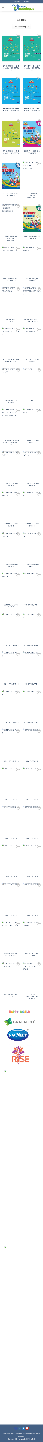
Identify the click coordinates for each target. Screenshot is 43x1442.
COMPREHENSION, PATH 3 (32, 484)
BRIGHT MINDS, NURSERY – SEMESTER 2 (11, 238)
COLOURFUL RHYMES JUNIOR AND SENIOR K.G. (11, 443)
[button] (3, 7)
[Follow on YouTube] (27, 1428)
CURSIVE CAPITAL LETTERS (32, 955)
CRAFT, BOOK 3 (32, 800)
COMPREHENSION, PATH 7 (32, 565)
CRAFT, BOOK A (11, 877)
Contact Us (25, 2)
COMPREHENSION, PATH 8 (11, 606)
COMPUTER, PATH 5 (31, 684)
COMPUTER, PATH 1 (31, 605)
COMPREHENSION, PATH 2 (11, 484)
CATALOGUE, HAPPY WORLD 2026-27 (11, 361)
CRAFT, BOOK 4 (11, 838)
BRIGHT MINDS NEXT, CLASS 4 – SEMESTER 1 (11, 153)
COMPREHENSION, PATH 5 (32, 525)
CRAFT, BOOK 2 (11, 800)
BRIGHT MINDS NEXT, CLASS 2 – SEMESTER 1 (11, 68)
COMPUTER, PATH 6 (11, 722)
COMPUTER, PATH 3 (31, 645)
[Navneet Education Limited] (23, 7)
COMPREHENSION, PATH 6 (11, 565)
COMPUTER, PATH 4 (11, 684)
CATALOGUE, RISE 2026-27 (11, 401)
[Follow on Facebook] (16, 1428)
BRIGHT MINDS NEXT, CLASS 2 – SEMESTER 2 (32, 68)
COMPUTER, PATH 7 (31, 722)
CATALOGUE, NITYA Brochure (32, 361)
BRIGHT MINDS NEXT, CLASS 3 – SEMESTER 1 (11, 110)
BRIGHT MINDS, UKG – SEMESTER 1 (32, 237)
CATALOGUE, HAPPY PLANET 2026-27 (32, 320)
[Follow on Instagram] (19, 1428)
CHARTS (32, 400)
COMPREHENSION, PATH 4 (11, 525)
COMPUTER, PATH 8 (11, 761)
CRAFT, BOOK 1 (32, 761)
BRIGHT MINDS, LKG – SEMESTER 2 (11, 195)
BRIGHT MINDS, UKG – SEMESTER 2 (11, 280)
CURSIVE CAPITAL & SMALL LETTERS (11, 955)
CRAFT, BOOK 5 (32, 838)
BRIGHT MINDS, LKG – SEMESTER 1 (32, 152)
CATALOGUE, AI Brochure (32, 280)
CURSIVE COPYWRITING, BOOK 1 (32, 996)
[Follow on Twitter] (23, 1428)
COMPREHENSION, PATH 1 (32, 442)
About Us (17, 2)
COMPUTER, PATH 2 (11, 645)
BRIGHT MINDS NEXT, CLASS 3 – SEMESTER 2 (32, 110)
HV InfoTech (30, 1439)
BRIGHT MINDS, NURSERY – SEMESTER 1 (32, 196)
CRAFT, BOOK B (11, 915)
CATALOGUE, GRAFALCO (11, 320)
